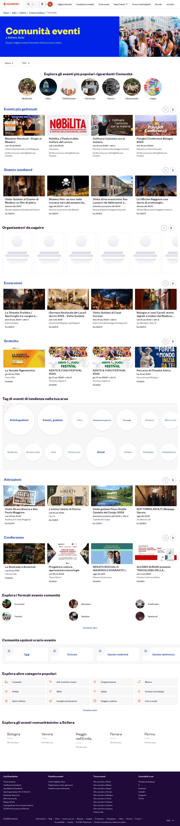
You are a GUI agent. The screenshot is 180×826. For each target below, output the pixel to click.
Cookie (70, 822)
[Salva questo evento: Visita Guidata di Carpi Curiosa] (122, 306)
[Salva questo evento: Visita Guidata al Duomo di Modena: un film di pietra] (34, 192)
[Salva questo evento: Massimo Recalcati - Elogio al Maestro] (34, 132)
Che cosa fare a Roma (102, 781)
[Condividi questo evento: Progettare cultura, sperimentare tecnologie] (85, 560)
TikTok (141, 798)
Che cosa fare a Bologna (103, 795)
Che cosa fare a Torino (102, 798)
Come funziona (9, 781)
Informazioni (41, 818)
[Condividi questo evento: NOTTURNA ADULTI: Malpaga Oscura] (173, 502)
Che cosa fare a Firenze (102, 791)
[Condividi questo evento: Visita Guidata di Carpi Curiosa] (129, 306)
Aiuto (57, 818)
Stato (121, 818)
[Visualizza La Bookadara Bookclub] (24, 553)
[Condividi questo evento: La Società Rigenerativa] (41, 363)
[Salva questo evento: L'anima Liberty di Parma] (78, 502)
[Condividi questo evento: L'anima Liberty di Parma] (85, 502)
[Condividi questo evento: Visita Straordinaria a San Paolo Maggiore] (41, 502)
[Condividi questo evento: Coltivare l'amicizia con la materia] (129, 132)
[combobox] (46, 4)
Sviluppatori (111, 818)
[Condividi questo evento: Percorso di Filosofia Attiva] (173, 363)
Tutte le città (98, 812)
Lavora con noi (68, 818)
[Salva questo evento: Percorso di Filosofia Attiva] (166, 363)
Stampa (80, 818)
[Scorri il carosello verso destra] (173, 110)
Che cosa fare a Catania (102, 805)
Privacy (138, 818)
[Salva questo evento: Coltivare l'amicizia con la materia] (122, 132)
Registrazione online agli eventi (60, 785)
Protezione (99, 818)
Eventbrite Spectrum (11, 795)
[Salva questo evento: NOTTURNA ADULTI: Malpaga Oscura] (166, 502)
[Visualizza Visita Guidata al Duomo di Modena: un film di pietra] (24, 186)
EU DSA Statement (83, 822)
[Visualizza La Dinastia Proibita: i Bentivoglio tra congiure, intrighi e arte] (24, 299)
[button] (121, 4)
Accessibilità (59, 822)
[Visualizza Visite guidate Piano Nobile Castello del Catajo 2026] (112, 495)
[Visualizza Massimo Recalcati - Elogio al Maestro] (24, 125)
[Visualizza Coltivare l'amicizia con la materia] (112, 125)
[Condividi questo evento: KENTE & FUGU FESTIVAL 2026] (85, 363)
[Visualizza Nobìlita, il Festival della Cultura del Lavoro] (68, 125)
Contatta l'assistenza (146, 781)
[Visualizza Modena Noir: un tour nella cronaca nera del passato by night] (68, 186)
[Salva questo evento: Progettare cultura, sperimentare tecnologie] (78, 560)
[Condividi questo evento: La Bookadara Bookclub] (41, 560)
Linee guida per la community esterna (18, 805)
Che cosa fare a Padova (102, 801)
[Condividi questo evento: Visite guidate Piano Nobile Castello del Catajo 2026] (129, 502)
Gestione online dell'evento (59, 788)
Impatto (89, 818)
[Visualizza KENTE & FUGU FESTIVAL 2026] (68, 357)
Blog (50, 818)
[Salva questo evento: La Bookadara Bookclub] (34, 560)
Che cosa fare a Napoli (102, 788)
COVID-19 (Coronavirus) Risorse (16, 808)
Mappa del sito (9, 801)
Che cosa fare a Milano (102, 785)
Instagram (142, 795)
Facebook (142, 788)
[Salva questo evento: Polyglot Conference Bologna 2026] (166, 132)
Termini (129, 818)
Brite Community (10, 798)
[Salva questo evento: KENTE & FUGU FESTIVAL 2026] (78, 363)
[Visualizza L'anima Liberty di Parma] (68, 495)
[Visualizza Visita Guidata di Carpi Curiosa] (112, 299)
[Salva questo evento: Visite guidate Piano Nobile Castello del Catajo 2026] (122, 502)
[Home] (11, 4)
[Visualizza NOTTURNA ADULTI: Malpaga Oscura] (156, 495)
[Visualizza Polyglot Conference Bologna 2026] (156, 125)
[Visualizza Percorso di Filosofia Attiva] (156, 357)
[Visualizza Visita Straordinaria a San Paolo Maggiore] (24, 495)
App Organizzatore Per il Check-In (17, 791)
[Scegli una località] (42, 4)
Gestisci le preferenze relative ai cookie (110, 822)
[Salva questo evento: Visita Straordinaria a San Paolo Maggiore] (34, 502)
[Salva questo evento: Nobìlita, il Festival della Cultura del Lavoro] (78, 132)
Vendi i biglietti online (56, 781)
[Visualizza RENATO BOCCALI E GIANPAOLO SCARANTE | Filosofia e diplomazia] (112, 553)
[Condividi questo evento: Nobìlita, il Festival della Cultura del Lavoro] (85, 132)
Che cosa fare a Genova (102, 808)
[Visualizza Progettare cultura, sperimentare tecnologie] (68, 553)
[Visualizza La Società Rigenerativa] (24, 357)
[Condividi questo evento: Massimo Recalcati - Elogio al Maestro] (41, 132)
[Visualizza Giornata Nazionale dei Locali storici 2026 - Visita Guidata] (68, 299)
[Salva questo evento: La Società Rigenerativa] (34, 363)
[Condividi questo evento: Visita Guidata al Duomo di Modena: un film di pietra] (41, 192)
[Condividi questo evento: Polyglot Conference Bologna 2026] (173, 132)
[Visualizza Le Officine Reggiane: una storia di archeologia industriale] (156, 186)
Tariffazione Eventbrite (12, 785)
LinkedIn (141, 791)
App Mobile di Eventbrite (12, 788)
